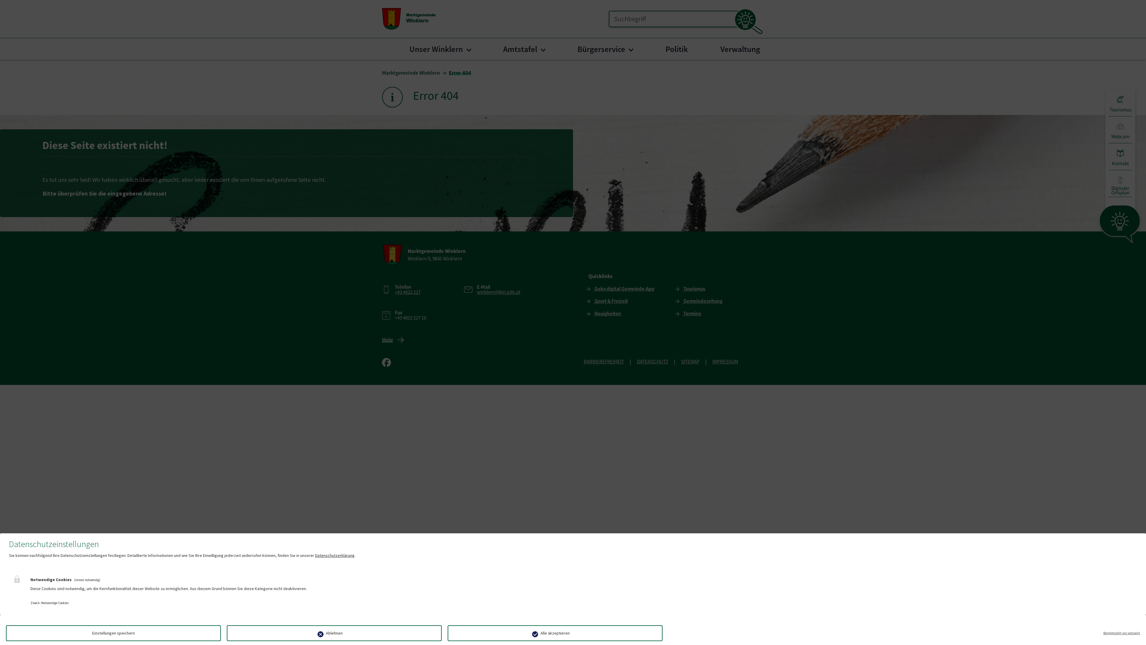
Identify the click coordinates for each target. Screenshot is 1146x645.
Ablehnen (334, 633)
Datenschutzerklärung (335, 555)
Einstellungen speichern (113, 633)
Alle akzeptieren (555, 633)
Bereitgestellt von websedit (1121, 633)
